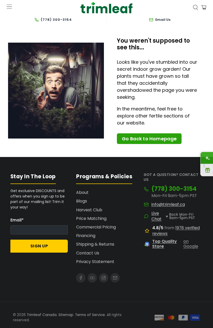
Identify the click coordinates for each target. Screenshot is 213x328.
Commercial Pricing (96, 227)
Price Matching (91, 218)
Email (17, 220)
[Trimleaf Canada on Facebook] (80, 278)
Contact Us (87, 253)
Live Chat (156, 216)
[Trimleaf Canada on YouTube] (92, 278)
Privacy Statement (95, 262)
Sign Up (39, 246)
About (82, 192)
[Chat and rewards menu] (204, 164)
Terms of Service (90, 314)
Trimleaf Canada (42, 314)
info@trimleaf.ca (168, 204)
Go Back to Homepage (149, 138)
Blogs (81, 201)
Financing (85, 236)
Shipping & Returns (95, 244)
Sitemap (65, 314)
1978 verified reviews (176, 231)
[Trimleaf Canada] (106, 8)
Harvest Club (89, 210)
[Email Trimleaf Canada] (115, 278)
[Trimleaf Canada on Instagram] (103, 278)
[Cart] (204, 7)
